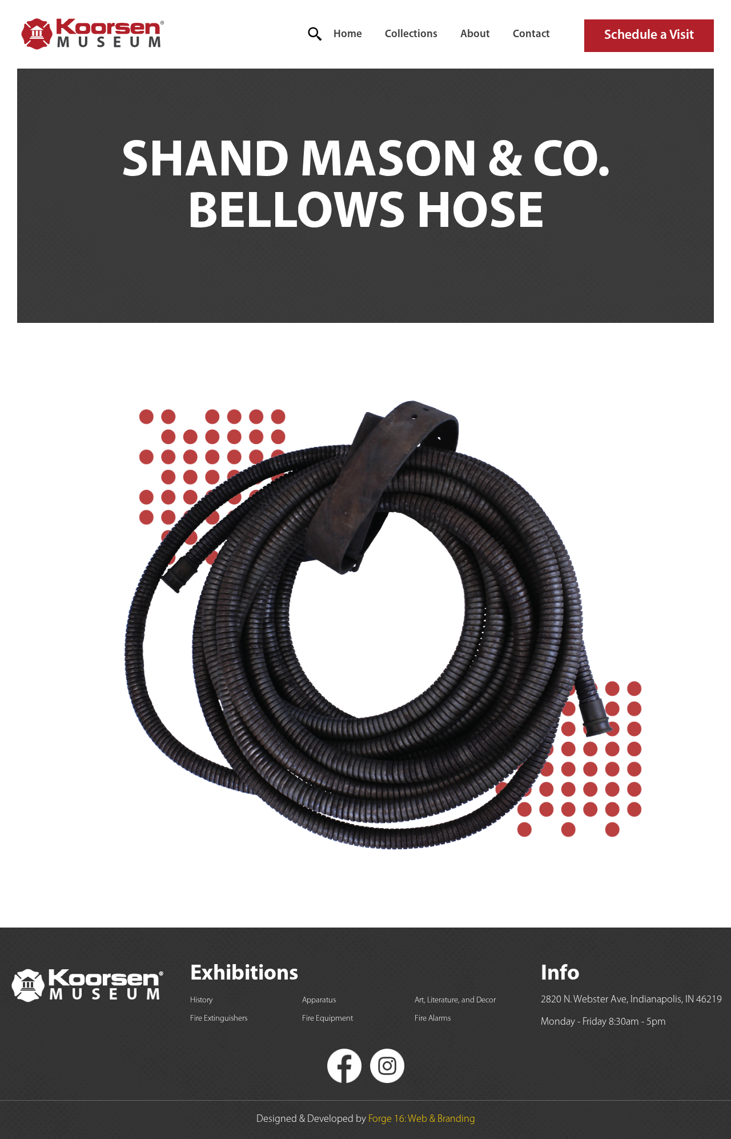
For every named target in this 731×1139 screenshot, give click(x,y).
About (475, 34)
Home (348, 34)
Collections (411, 34)
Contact (531, 34)
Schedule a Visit (649, 35)
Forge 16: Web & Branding (421, 1119)
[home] (91, 34)
